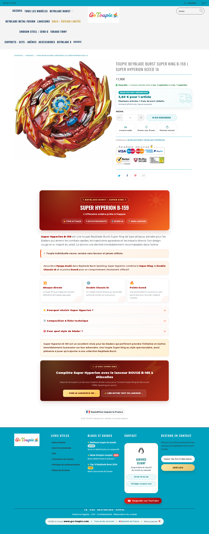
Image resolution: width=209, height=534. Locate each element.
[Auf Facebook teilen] (127, 176)
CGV (93, 514)
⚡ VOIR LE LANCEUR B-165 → (81, 393)
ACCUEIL (17, 11)
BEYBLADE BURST (135, 140)
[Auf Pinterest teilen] (135, 176)
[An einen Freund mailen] (143, 176)
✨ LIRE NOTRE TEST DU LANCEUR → (123, 393)
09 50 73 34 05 (9, 3)
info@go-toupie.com (141, 484)
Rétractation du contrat (125, 514)
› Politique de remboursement (65, 464)
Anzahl (120, 111)
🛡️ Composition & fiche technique (65, 320)
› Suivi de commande (61, 448)
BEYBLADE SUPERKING (154, 140)
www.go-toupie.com (76, 521)
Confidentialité (104, 514)
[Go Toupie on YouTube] (143, 501)
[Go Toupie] (104, 15)
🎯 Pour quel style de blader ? (63, 331)
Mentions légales (80, 514)
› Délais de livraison (60, 470)
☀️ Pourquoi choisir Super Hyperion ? (68, 310)
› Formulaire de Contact (62, 459)
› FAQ (53, 453)
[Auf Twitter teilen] (119, 176)
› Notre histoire (58, 442)
